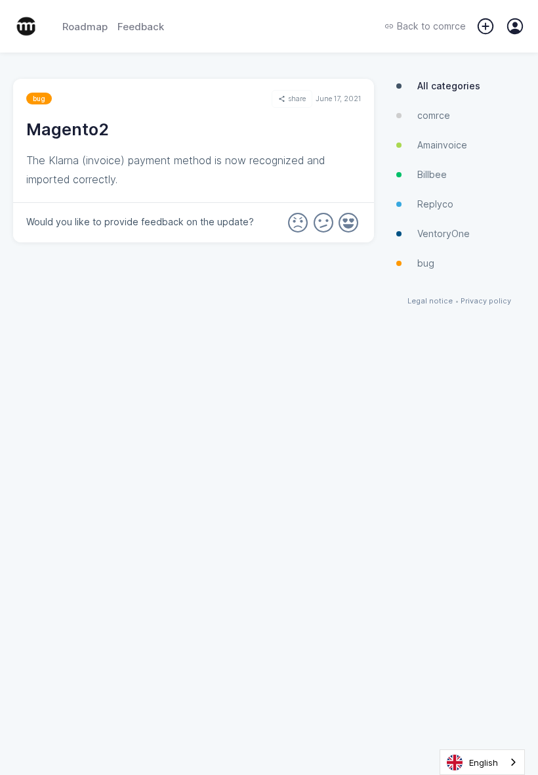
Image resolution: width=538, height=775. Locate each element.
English (483, 762)
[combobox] (482, 762)
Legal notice (430, 301)
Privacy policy (486, 301)
